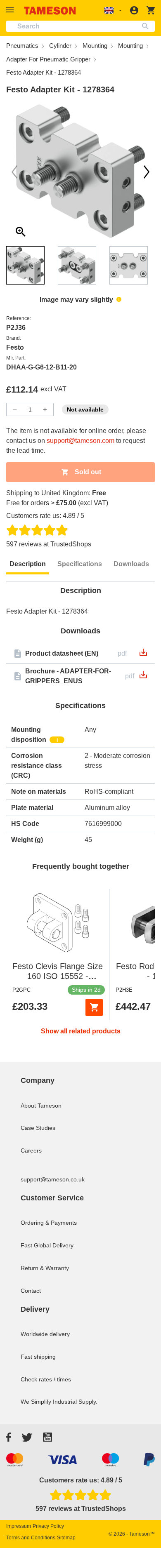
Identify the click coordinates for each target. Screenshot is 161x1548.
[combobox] (80, 26)
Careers (31, 1150)
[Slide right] (14, 172)
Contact (31, 1290)
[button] (11, 10)
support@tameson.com (80, 440)
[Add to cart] (94, 1007)
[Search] (147, 26)
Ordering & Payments (49, 1222)
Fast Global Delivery (47, 1245)
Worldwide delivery (45, 1334)
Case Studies (38, 1128)
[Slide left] (146, 172)
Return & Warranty (45, 1268)
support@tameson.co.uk (53, 1179)
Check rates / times (46, 1379)
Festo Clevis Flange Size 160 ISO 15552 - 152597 (57, 976)
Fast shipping (38, 1356)
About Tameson (41, 1105)
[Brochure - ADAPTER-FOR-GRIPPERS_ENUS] (143, 677)
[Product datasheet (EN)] (143, 655)
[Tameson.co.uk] (50, 10)
